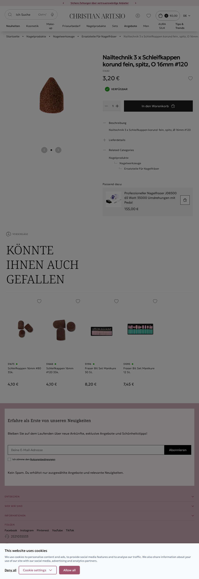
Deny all (10, 570)
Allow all (69, 570)
